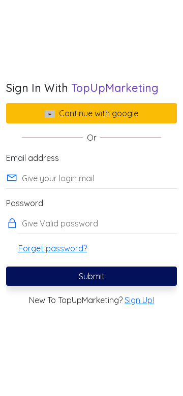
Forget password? (52, 248)
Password (24, 203)
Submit (92, 276)
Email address (32, 158)
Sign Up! (139, 300)
